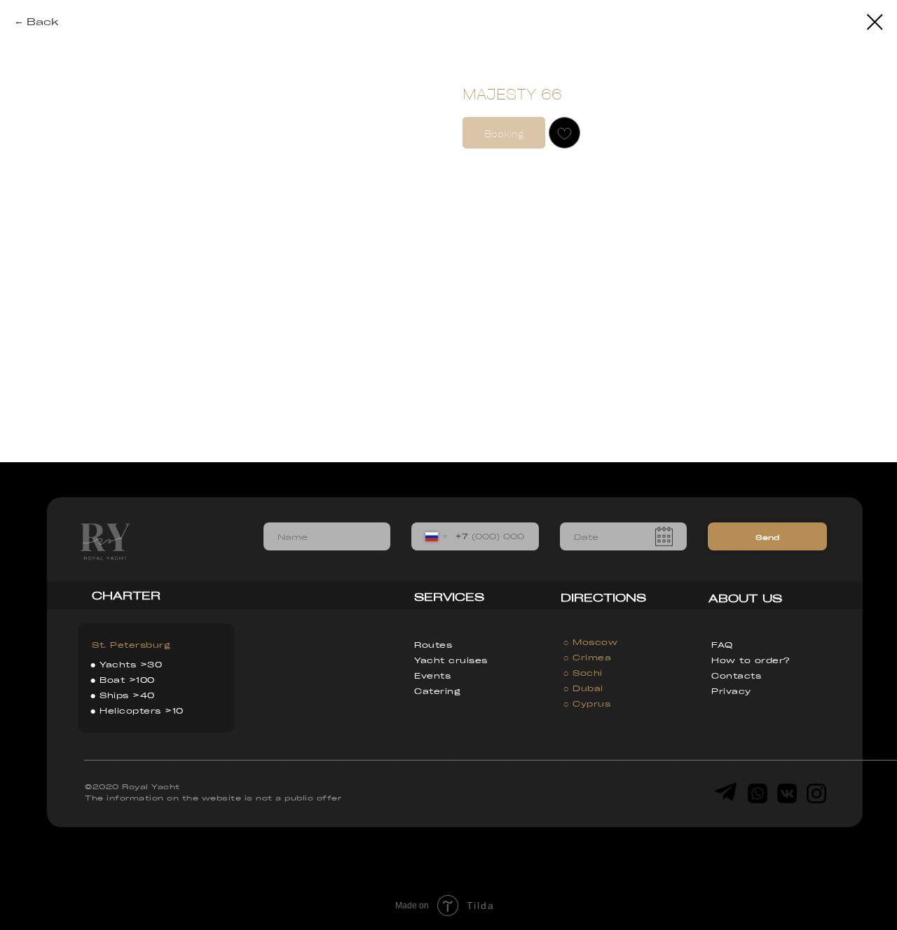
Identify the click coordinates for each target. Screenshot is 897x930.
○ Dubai (583, 688)
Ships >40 (127, 695)
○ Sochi (583, 672)
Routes (433, 644)
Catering (437, 691)
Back (43, 21)
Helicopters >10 (142, 710)
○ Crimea (587, 657)
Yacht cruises (451, 660)
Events (432, 675)
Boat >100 (127, 679)
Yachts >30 (131, 664)
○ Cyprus (586, 703)
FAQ (722, 644)
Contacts (736, 675)
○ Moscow (590, 642)
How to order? (750, 660)
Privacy (731, 691)
